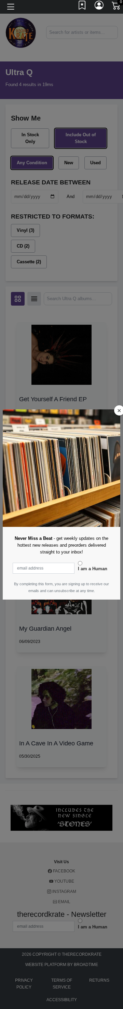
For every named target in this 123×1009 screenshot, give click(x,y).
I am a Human (92, 568)
